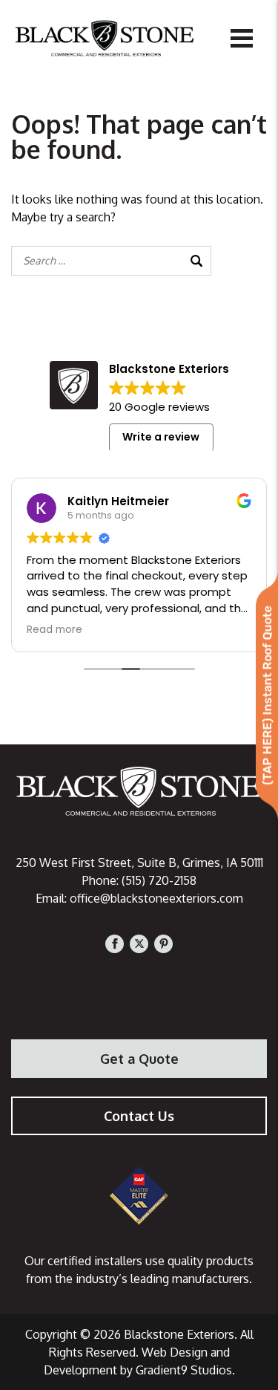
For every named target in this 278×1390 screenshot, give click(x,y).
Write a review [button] (160, 436)
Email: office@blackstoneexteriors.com (139, 898)
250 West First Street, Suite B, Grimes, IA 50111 (139, 862)
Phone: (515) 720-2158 (139, 880)
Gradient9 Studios (184, 1370)
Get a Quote (139, 1058)
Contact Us (139, 1116)
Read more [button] (54, 630)
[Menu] (241, 37)
